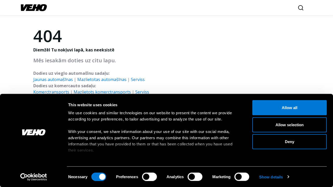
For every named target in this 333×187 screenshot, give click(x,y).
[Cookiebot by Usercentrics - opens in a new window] (33, 177)
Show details (271, 177)
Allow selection (290, 124)
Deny (289, 141)
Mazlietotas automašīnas (101, 79)
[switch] (149, 176)
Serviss (138, 79)
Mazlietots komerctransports (102, 92)
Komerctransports (51, 92)
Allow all (290, 107)
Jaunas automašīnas (53, 79)
